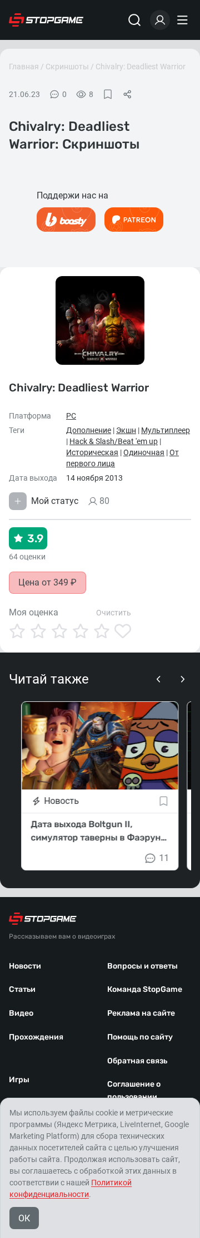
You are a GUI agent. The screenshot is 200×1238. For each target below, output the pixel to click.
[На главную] (46, 20)
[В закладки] (107, 94)
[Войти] (160, 20)
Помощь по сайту (140, 1037)
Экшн (126, 430)
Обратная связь (137, 1061)
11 (164, 858)
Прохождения (36, 1037)
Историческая (92, 452)
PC (71, 415)
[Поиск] (134, 20)
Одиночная (143, 452)
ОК (24, 1218)
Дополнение (88, 430)
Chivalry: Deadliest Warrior (141, 66)
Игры (19, 1079)
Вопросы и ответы (142, 966)
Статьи (22, 989)
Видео (21, 1013)
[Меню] (184, 20)
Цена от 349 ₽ (47, 582)
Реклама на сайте (141, 1013)
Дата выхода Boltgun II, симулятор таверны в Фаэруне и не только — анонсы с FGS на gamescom (98, 831)
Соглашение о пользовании (134, 1090)
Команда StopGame (144, 989)
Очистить (113, 612)
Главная (24, 66)
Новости (25, 966)
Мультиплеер (165, 430)
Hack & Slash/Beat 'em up (113, 441)
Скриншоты (67, 66)
